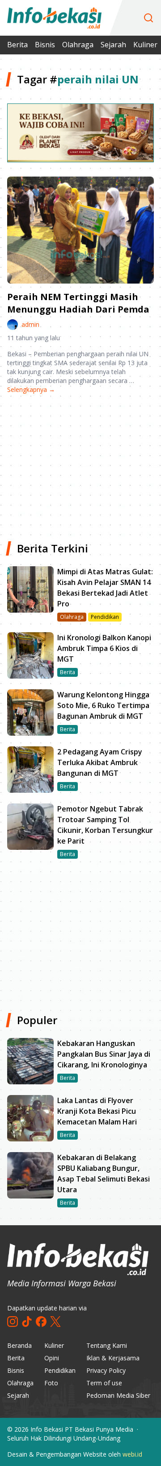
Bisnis (45, 44)
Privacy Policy (106, 1370)
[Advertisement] (80, 464)
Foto (51, 1383)
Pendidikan (60, 1370)
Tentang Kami (106, 1345)
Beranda (19, 1345)
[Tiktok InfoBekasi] (26, 1321)
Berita (17, 44)
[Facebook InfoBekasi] (41, 1321)
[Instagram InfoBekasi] (12, 1321)
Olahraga (77, 44)
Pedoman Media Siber (118, 1395)
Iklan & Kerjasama (113, 1358)
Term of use (104, 1383)
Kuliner (145, 44)
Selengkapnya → (31, 389)
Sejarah (113, 44)
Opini (51, 1358)
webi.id (132, 1454)
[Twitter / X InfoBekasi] (55, 1321)
